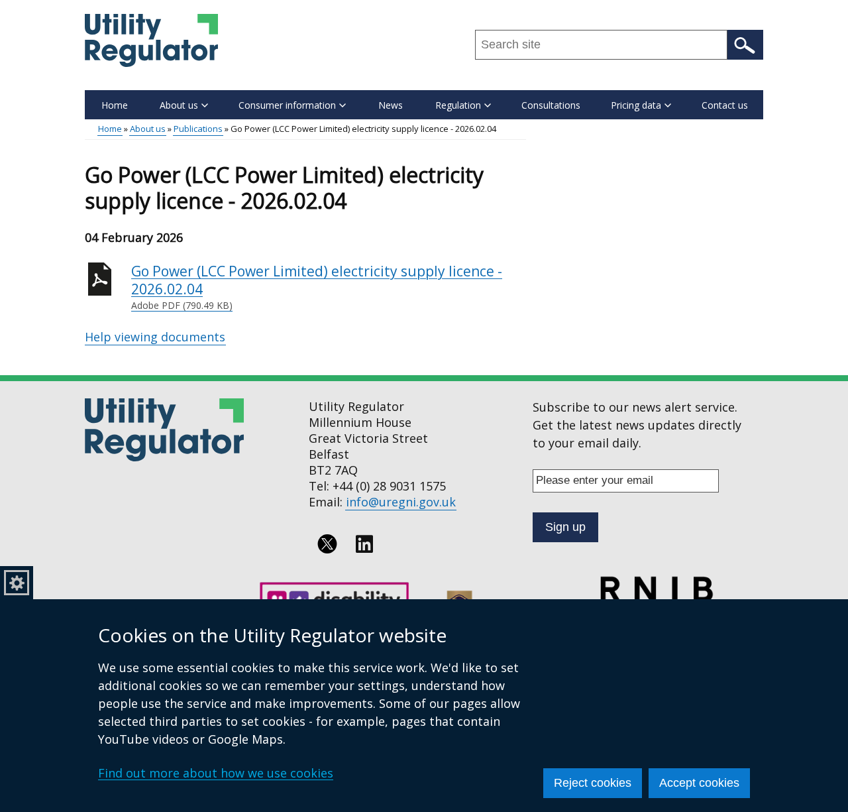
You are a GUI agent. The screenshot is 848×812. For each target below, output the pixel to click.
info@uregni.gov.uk (401, 502)
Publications (198, 129)
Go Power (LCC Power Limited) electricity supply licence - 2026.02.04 (316, 287)
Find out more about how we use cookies (215, 773)
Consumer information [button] (287, 105)
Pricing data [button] (636, 105)
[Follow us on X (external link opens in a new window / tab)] (327, 544)
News (390, 105)
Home (114, 105)
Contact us (725, 105)
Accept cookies (699, 782)
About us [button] (179, 105)
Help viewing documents (155, 337)
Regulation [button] (458, 105)
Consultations (550, 105)
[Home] (151, 40)
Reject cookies (592, 782)
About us (148, 129)
